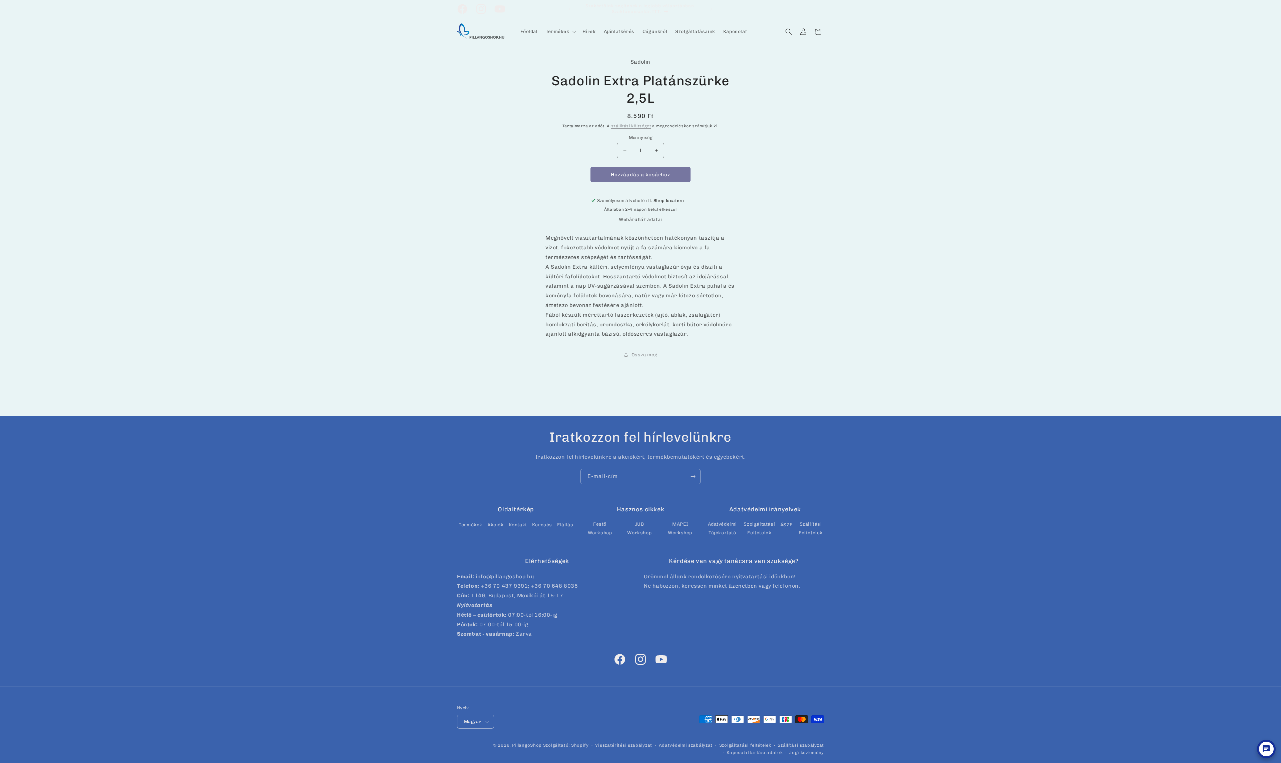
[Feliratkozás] (693, 476)
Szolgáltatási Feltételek (759, 528)
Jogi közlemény (806, 752)
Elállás (565, 525)
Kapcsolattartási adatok (755, 752)
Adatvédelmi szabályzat (686, 745)
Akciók (495, 525)
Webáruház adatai (640, 219)
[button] (560, 32)
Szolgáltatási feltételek (745, 745)
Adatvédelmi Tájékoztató (722, 528)
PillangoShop (527, 745)
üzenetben (743, 586)
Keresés (542, 525)
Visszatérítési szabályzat (623, 745)
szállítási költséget (631, 126)
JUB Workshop (639, 528)
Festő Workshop (600, 528)
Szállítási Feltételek (811, 528)
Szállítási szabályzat (801, 745)
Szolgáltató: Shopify (566, 745)
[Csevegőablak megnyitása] (1266, 749)
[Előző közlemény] (569, 9)
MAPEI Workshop (680, 528)
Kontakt (518, 525)
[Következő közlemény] (711, 9)
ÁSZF (786, 525)
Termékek (470, 525)
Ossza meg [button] (644, 355)
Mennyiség (641, 137)
